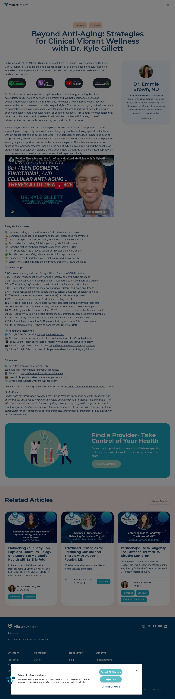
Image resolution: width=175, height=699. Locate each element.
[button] (10, 680)
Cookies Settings (111, 687)
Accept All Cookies (111, 672)
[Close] (136, 671)
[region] (76, 679)
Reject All (111, 679)
